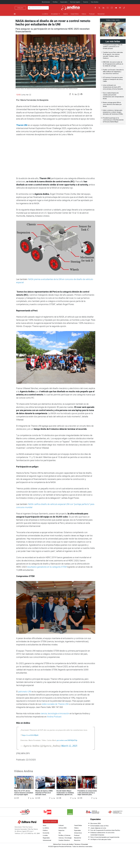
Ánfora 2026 (62, 828)
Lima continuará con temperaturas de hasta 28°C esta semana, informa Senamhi (113, 87)
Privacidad (84, 844)
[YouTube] (108, 8)
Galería (65, 14)
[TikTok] (124, 8)
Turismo (85, 2)
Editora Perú (57, 844)
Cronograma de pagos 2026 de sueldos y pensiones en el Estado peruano (112, 46)
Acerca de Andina (67, 844)
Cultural (61, 825)
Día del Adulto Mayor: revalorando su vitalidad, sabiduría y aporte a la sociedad (65, 793)
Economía (46, 833)
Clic (60, 833)
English (20, 8)
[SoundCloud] (116, 8)
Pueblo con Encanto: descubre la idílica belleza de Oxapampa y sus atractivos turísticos (113, 71)
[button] (15, 785)
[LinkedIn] (103, 8)
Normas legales (75, 2)
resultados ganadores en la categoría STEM (47, 567)
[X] (99, 8)
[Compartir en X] (31, 798)
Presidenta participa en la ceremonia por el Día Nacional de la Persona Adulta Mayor (113, 120)
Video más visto (113, 20)
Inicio (44, 825)
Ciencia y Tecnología (65, 838)
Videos (84, 14)
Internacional (47, 840)
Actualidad (55, 14)
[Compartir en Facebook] (29, 798)
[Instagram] (112, 8)
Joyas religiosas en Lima (98, 828)
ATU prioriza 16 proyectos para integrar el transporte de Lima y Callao (113, 79)
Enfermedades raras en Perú (99, 826)
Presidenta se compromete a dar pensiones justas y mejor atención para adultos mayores (87, 793)
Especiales (63, 2)
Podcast (92, 14)
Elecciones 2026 (95, 823)
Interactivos (78, 833)
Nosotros (77, 840)
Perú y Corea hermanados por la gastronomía (104, 837)
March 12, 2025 (69, 745)
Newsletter (101, 14)
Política (45, 830)
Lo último (45, 14)
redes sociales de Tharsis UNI (55, 704)
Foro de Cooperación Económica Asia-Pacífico (105, 830)
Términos (77, 844)
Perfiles (55, 2)
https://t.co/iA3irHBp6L (30, 735)
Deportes (61, 830)
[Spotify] (120, 8)
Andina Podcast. (54, 716)
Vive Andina (94, 2)
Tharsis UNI (21, 125)
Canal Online (75, 14)
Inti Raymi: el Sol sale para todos (100, 839)
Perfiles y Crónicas (64, 835)
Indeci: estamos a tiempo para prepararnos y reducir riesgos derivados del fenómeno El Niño (113, 112)
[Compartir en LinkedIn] (33, 798)
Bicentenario (46, 2)
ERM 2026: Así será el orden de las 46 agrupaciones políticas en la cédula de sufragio (113, 64)
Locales (45, 835)
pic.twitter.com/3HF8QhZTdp (67, 740)
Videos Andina (23, 771)
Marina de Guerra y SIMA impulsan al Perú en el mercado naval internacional (44, 793)
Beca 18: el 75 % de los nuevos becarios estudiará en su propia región (23, 793)
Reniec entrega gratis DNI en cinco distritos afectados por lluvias (112, 104)
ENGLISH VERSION (50, 821)
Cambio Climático (64, 840)
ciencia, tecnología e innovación (54, 713)
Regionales (46, 838)
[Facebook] (95, 8)
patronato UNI (24, 691)
